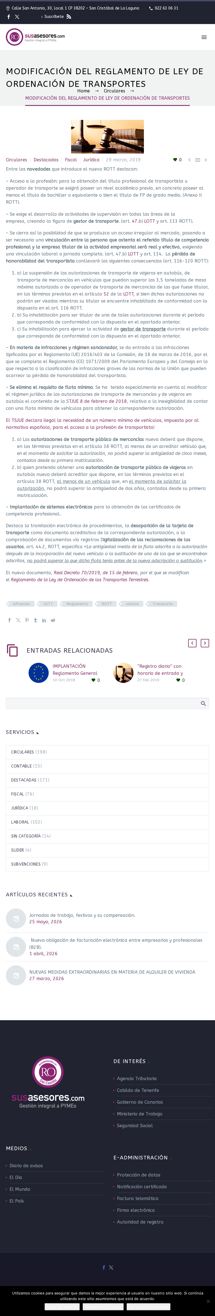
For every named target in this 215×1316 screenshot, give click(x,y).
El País (17, 1201)
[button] (192, 643)
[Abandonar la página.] (208, 1301)
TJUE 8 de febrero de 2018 (98, 401)
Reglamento (77, 604)
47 (134, 221)
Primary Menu (204, 37)
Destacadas (46, 159)
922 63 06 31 (166, 8)
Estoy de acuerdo (62, 1307)
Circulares (16, 159)
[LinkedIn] (44, 620)
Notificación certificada (142, 1186)
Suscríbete (55, 16)
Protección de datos (138, 1175)
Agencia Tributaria (137, 1078)
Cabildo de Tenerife (138, 1090)
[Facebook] (8, 17)
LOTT (149, 221)
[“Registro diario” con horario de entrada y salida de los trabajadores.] (125, 673)
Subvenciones (26, 864)
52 (107, 294)
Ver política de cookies (148, 1307)
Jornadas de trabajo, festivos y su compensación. (82, 915)
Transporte (163, 604)
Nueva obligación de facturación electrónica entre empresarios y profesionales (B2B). (115, 944)
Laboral (20, 822)
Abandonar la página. (103, 1307)
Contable (21, 766)
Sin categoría (26, 836)
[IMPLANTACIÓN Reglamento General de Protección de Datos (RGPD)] (41, 673)
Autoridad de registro (140, 1222)
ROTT (107, 604)
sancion (132, 604)
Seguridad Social (135, 1125)
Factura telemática (137, 1198)
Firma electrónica (136, 1210)
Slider (17, 850)
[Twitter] (17, 17)
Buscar (203, 703)
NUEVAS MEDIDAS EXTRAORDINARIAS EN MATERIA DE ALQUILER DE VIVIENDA (112, 972)
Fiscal (71, 159)
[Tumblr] (35, 620)
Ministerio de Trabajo (139, 1114)
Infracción (21, 604)
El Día (16, 1177)
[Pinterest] (27, 620)
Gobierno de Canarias (140, 1102)
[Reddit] (53, 620)
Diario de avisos (26, 1165)
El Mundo (20, 1189)
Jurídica (91, 159)
